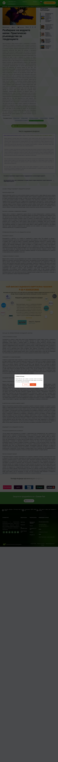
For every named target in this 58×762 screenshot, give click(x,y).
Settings (26, 384)
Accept (32, 384)
